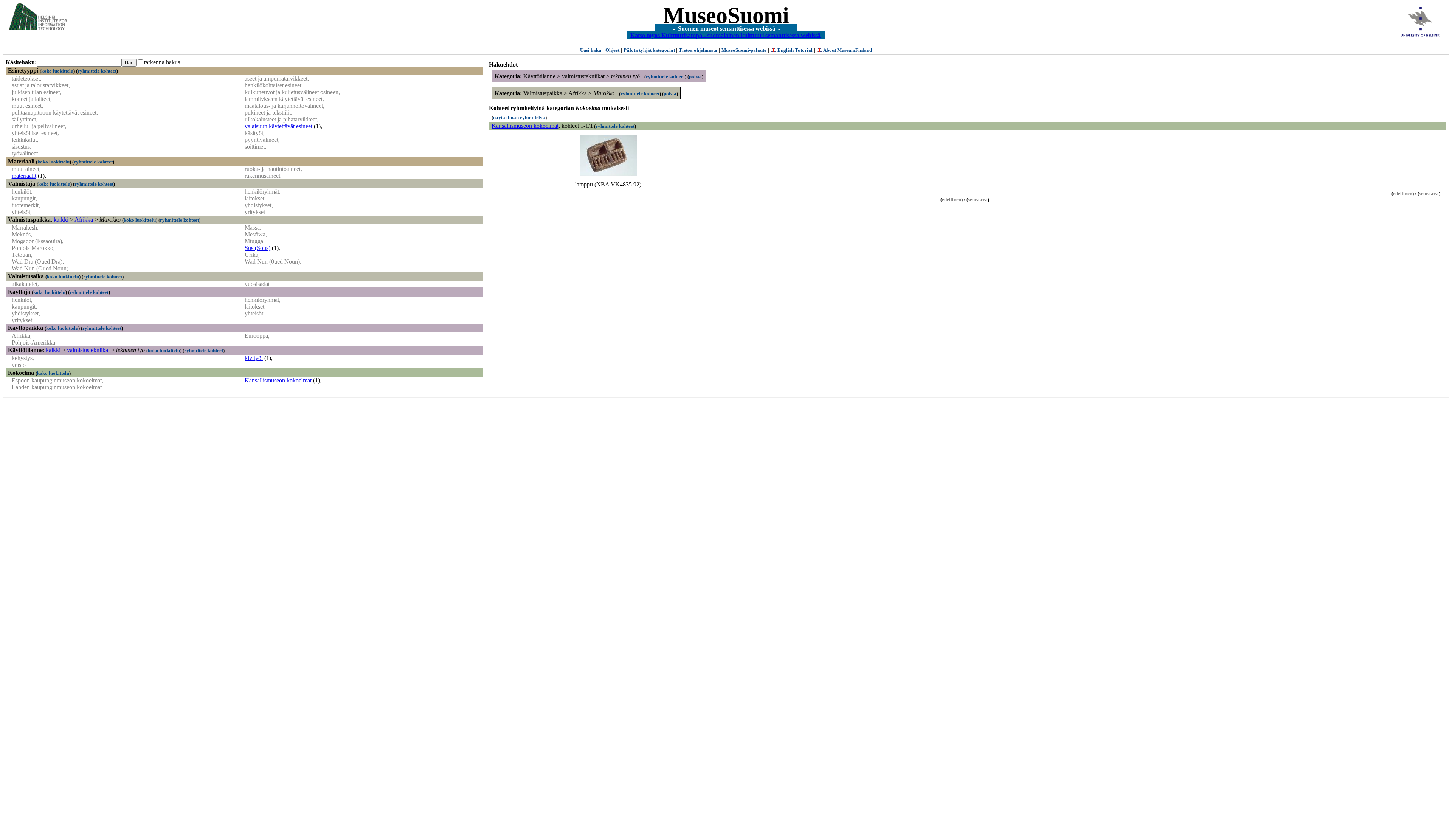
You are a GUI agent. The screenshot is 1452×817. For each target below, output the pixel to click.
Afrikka (83, 219)
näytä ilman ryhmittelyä (519, 117)
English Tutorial (794, 50)
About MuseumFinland (847, 50)
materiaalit (24, 175)
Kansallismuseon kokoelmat (278, 380)
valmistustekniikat (88, 350)
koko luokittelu (57, 71)
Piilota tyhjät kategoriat (650, 50)
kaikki (61, 219)
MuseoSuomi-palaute (743, 50)
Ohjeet (612, 50)
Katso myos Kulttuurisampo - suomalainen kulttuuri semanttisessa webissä (725, 35)
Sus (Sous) (257, 248)
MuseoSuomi (726, 15)
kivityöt (254, 358)
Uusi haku (590, 50)
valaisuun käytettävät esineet (278, 126)
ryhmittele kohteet (97, 71)
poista (695, 76)
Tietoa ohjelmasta (698, 50)
